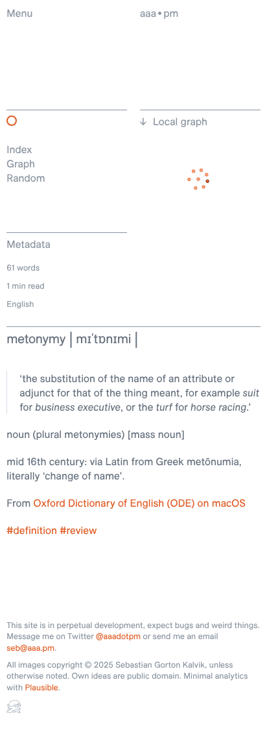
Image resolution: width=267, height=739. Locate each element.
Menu (19, 12)
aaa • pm (159, 12)
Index (19, 149)
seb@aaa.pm (30, 648)
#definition (31, 530)
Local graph (180, 121)
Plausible (41, 688)
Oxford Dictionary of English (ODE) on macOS (140, 502)
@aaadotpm (118, 636)
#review (78, 530)
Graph (20, 163)
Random (25, 177)
